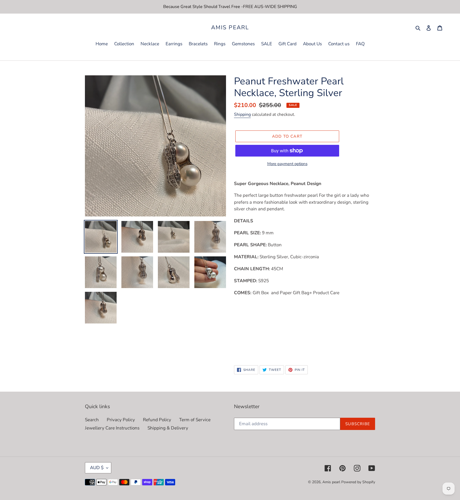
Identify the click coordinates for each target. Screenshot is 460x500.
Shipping (242, 114)
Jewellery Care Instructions (112, 428)
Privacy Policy (121, 420)
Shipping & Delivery (167, 428)
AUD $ (97, 468)
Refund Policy (157, 420)
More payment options (287, 163)
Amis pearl (230, 27)
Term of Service (195, 420)
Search (92, 420)
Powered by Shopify (358, 482)
